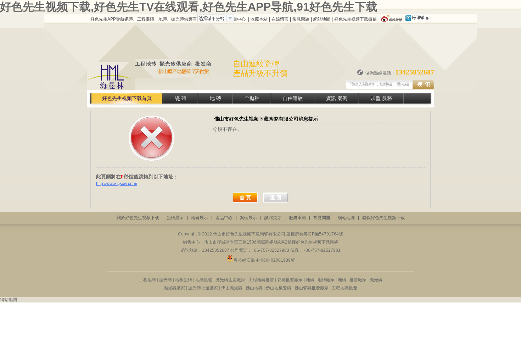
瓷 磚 (180, 98)
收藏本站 (259, 19)
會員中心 (237, 19)
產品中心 (224, 217)
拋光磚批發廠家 (203, 287)
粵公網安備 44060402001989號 (264, 260)
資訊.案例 (336, 98)
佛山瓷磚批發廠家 (312, 287)
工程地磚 (147, 279)
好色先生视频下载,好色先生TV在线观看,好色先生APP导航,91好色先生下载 (188, 6)
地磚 (310, 279)
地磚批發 (203, 279)
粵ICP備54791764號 (323, 234)
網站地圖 (321, 19)
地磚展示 (199, 217)
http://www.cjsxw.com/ (116, 183)
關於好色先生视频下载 (138, 217)
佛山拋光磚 (231, 287)
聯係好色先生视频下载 (383, 217)
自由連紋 (293, 98)
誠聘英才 (272, 217)
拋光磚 (166, 279)
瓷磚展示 (175, 217)
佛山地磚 (254, 287)
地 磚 (215, 98)
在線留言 (279, 19)
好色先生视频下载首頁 (127, 98)
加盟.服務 (381, 98)
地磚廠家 (327, 279)
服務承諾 (297, 217)
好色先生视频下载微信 (355, 19)
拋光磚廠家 (174, 287)
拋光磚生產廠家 (230, 279)
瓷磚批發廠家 (290, 279)
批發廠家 (357, 279)
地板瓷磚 (183, 279)
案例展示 (248, 217)
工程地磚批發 (261, 279)
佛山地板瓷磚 (278, 287)
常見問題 (300, 19)
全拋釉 (252, 98)
